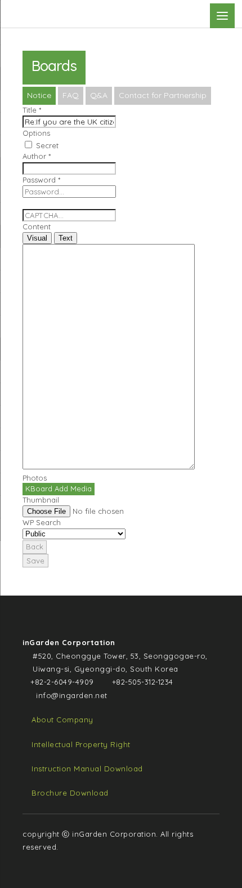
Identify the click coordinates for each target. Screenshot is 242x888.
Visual (37, 238)
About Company (62, 719)
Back (34, 546)
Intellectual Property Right (81, 744)
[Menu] (222, 15)
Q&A (98, 95)
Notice (39, 95)
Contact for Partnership (163, 95)
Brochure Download (70, 792)
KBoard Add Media (58, 488)
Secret (46, 145)
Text (66, 238)
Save (35, 560)
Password (41, 179)
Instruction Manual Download (87, 768)
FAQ (70, 95)
